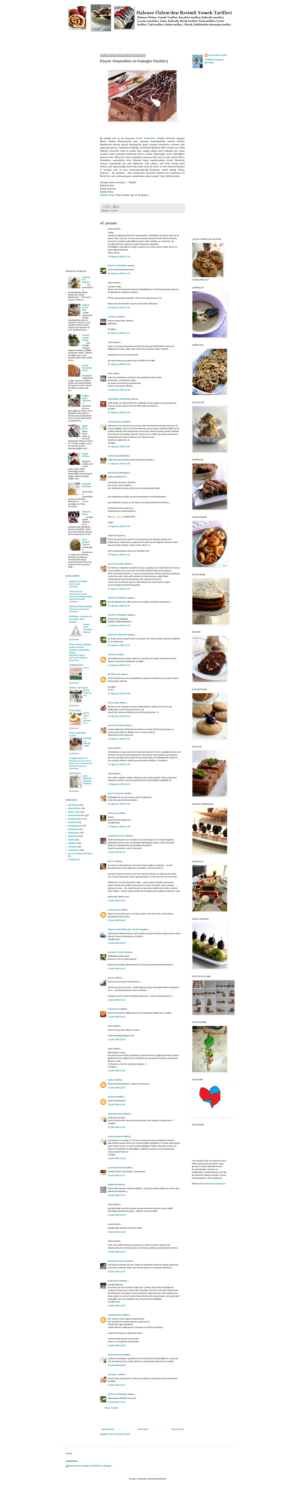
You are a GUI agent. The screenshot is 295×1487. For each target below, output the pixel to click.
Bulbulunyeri (114, 1281)
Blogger (133, 1479)
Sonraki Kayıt (107, 1429)
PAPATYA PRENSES (117, 265)
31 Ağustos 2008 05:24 (119, 446)
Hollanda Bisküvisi (86, 485)
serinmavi (112, 317)
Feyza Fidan (113, 703)
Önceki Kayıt (177, 1429)
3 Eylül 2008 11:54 (116, 1195)
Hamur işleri (74, 812)
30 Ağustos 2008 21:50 (119, 307)
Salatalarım (73, 833)
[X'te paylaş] (111, 206)
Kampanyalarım (76, 819)
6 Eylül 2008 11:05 (116, 1402)
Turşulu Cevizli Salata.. (85, 337)
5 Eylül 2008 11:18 (116, 1252)
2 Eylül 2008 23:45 (116, 1158)
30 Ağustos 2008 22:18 (119, 364)
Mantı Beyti (84, 427)
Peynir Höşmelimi (146, 138)
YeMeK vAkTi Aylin (78, 688)
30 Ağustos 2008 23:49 (119, 390)
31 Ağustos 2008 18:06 (119, 693)
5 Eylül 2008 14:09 (116, 1305)
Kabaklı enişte (108, 195)
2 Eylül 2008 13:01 (116, 1127)
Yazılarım (114, 211)
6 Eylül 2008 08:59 (116, 1365)
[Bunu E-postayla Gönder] (105, 206)
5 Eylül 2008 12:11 (116, 1271)
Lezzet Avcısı (75, 591)
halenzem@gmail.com (215, 1183)
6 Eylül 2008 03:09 (116, 1345)
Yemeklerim (74, 850)
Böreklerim (73, 805)
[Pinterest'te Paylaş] (118, 206)
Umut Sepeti (75, 710)
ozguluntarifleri (115, 1315)
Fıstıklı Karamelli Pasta (87, 368)
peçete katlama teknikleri (80, 853)
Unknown (112, 654)
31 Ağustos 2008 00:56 (119, 412)
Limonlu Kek (114, 1009)
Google (69, 1453)
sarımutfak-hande (116, 1167)
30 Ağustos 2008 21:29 (119, 256)
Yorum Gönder (111, 1408)
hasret (86, 668)
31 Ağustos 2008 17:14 (119, 665)
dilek (110, 373)
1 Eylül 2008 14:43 (116, 1000)
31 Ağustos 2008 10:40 (119, 463)
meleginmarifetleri (116, 836)
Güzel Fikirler (74, 808)
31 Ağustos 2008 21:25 (119, 764)
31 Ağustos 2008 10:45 (119, 526)
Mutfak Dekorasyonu (87, 692)
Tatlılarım (72, 843)
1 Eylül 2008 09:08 (116, 920)
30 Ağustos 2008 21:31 (119, 273)
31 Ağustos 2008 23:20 (119, 826)
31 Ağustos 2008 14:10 (119, 554)
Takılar (71, 840)
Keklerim (72, 822)
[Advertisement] (128, 39)
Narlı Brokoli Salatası (86, 542)
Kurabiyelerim (75, 826)
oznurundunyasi (115, 422)
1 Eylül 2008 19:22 (116, 1070)
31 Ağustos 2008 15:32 (119, 606)
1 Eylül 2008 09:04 (116, 900)
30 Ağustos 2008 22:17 (119, 333)
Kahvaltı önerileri (76, 815)
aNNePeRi (113, 535)
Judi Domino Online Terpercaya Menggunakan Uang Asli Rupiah (80, 596)
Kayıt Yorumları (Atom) (119, 1434)
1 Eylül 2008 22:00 (116, 1088)
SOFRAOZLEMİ (115, 456)
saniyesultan (114, 910)
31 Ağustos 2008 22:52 (119, 804)
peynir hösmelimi (116, 564)
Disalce (111, 978)
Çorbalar (72, 859)
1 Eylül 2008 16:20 (116, 1017)
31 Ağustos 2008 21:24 (119, 739)
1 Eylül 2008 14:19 (116, 968)
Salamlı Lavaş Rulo (85, 307)
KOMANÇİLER (76, 665)
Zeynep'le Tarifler (116, 952)
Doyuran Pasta (86, 513)
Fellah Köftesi (85, 455)
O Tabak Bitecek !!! (78, 758)
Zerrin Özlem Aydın (217, 55)
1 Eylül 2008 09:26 (116, 943)
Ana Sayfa (143, 1429)
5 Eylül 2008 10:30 (116, 1232)
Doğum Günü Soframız (86, 398)
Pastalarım (73, 829)
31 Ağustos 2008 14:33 (119, 589)
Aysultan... (113, 1374)
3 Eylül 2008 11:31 (116, 1175)
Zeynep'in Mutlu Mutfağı (80, 606)
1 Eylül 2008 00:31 (116, 852)
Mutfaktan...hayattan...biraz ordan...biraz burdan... (80, 619)
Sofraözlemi (75, 773)
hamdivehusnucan (117, 1261)
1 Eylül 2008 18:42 (116, 1039)
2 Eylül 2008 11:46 (116, 1104)
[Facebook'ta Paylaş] (114, 206)
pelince (111, 1080)
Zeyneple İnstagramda (79, 609)
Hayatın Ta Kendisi (78, 581)
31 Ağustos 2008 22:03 (119, 784)
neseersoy (113, 813)
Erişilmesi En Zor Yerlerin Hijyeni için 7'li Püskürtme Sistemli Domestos (80, 763)
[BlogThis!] (108, 206)
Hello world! (74, 584)
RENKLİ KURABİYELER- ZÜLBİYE (124, 929)
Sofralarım (73, 836)
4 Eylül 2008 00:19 (116, 1215)
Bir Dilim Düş (114, 674)
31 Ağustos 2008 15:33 (119, 625)
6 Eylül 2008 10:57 (116, 1385)
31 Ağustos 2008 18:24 (119, 716)
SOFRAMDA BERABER (119, 399)
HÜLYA (111, 861)
